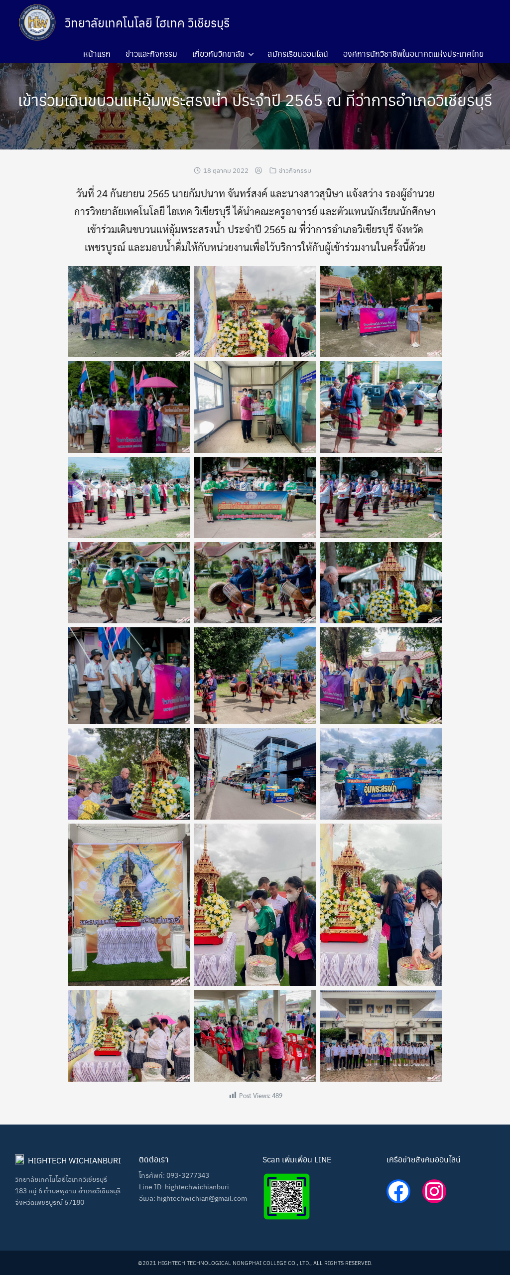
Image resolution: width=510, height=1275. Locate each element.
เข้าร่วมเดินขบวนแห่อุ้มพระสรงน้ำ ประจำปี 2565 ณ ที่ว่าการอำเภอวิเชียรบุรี (255, 99)
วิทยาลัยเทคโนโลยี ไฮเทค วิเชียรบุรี (147, 22)
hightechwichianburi (197, 1186)
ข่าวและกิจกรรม (151, 53)
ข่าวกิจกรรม (295, 170)
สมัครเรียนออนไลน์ (297, 53)
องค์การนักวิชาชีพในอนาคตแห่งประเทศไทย (413, 53)
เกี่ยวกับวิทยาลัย (218, 53)
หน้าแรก (97, 53)
